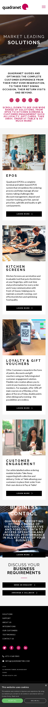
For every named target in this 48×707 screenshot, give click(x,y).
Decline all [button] (35, 701)
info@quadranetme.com (17, 661)
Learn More (23, 214)
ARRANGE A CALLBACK (23, 593)
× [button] (46, 685)
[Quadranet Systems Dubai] (15, 7)
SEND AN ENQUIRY (23, 585)
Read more (15, 696)
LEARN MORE (23, 555)
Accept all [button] (12, 701)
